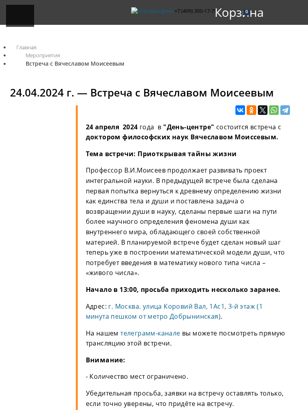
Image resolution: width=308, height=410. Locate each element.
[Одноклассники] (251, 110)
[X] (262, 110)
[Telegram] (285, 110)
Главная (26, 47)
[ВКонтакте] (240, 110)
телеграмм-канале (150, 333)
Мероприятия (43, 55)
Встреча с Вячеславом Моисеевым (75, 63)
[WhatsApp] (274, 110)
